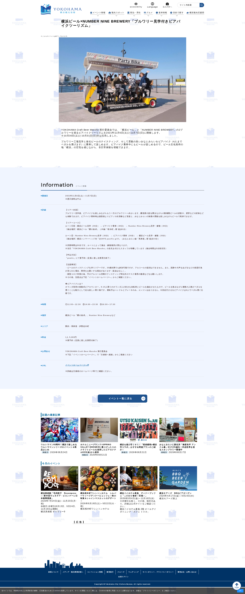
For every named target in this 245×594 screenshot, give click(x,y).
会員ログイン (123, 577)
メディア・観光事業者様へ (73, 572)
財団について (53, 572)
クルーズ (121, 572)
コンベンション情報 (95, 572)
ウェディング (133, 572)
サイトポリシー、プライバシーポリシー (158, 572)
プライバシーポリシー (151, 591)
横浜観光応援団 (196, 12)
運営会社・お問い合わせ (187, 572)
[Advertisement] (122, 543)
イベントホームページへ (76, 365)
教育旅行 (110, 572)
